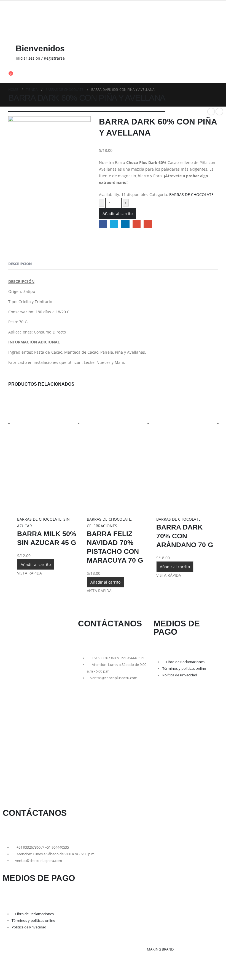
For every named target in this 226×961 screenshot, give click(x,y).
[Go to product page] (48, 454)
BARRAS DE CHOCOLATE (191, 194)
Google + (137, 224)
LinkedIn (125, 224)
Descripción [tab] (20, 263)
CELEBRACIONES (102, 525)
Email (148, 224)
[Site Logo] (18, 33)
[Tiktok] (114, 640)
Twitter (114, 224)
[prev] (211, 111)
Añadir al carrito (118, 213)
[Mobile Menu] (6, 10)
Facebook (103, 224)
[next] (219, 111)
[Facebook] (85, 640)
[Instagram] (99, 640)
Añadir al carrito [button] (36, 564)
